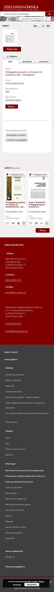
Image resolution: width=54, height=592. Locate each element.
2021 (7, 91)
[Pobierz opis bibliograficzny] (12, 223)
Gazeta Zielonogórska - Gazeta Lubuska (22, 397)
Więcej (43, 230)
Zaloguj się (10, 557)
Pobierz (13, 56)
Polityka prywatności (14, 532)
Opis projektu (11, 493)
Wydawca (9, 454)
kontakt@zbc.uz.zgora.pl (15, 292)
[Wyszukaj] (49, 13)
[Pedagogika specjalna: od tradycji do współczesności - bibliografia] (9, 38)
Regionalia (9, 386)
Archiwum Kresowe (13, 391)
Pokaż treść (12, 49)
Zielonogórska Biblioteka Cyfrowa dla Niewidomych (27, 413)
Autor (7, 437)
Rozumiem (31, 584)
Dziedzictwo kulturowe (15, 374)
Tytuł (7, 443)
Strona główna (11, 359)
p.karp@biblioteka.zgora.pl (16, 331)
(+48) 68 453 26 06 (13, 323)
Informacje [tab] (27, 62)
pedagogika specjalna (16, 135)
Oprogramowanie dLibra (15, 527)
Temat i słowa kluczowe (15, 449)
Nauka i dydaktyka (13, 380)
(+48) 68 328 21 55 (13, 280)
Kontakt (8, 515)
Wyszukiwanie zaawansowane (33, 19)
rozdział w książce (13, 100)
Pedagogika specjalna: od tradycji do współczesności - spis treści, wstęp (15, 204)
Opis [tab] (10, 62)
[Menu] (50, 2)
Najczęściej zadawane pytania (18, 504)
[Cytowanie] (48, 26)
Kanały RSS (10, 538)
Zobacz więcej (11, 422)
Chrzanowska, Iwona (14, 83)
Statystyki (9, 521)
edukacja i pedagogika (17, 140)
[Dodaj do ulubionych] (43, 26)
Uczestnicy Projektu (13, 487)
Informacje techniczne (14, 510)
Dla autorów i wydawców (15, 498)
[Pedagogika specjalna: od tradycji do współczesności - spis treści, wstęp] (15, 186)
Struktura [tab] (43, 62)
